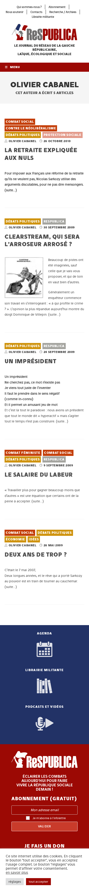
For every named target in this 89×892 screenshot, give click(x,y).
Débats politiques (23, 135)
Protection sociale (62, 135)
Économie (15, 539)
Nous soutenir (14, 12)
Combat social (20, 122)
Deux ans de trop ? (36, 554)
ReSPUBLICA (54, 221)
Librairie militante (43, 16)
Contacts (36, 12)
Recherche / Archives (62, 12)
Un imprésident (30, 361)
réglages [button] (14, 882)
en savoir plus (17, 873)
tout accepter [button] (38, 882)
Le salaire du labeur (39, 474)
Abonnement (57, 7)
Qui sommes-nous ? (29, 7)
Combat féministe (23, 453)
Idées (34, 539)
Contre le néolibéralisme (31, 128)
